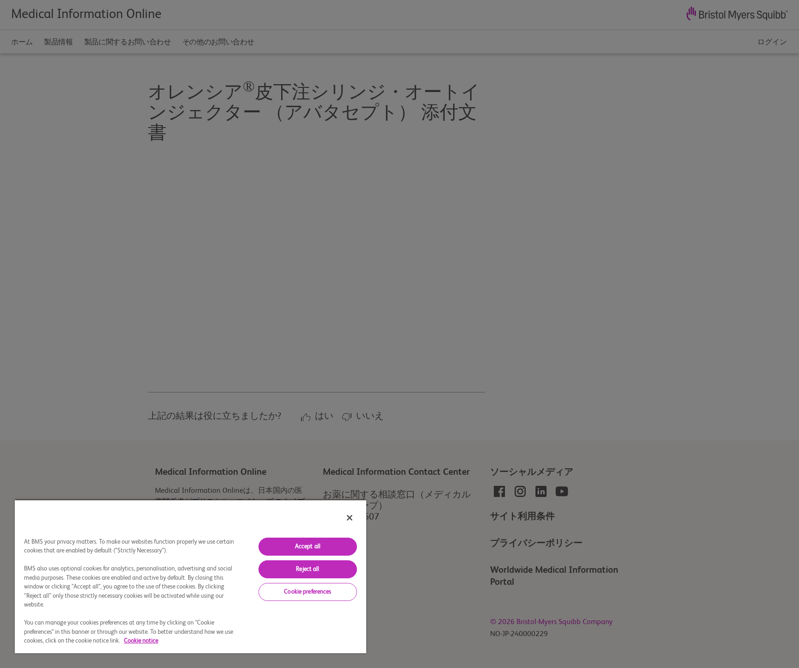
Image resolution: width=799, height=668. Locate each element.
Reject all (307, 569)
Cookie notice (141, 641)
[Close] (349, 518)
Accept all (307, 547)
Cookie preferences (307, 592)
